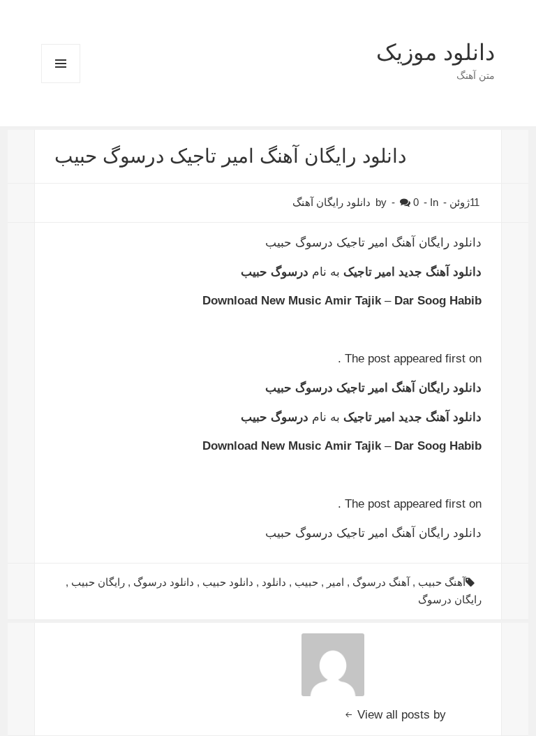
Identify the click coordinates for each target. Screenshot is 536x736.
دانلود (274, 582)
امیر (335, 582)
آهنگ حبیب (442, 582)
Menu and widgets (60, 82)
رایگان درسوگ (450, 599)
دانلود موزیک (435, 52)
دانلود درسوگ (163, 582)
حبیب (306, 582)
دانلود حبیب (227, 582)
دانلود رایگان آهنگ (331, 202)
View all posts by (400, 714)
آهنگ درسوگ (381, 582)
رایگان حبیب (98, 582)
